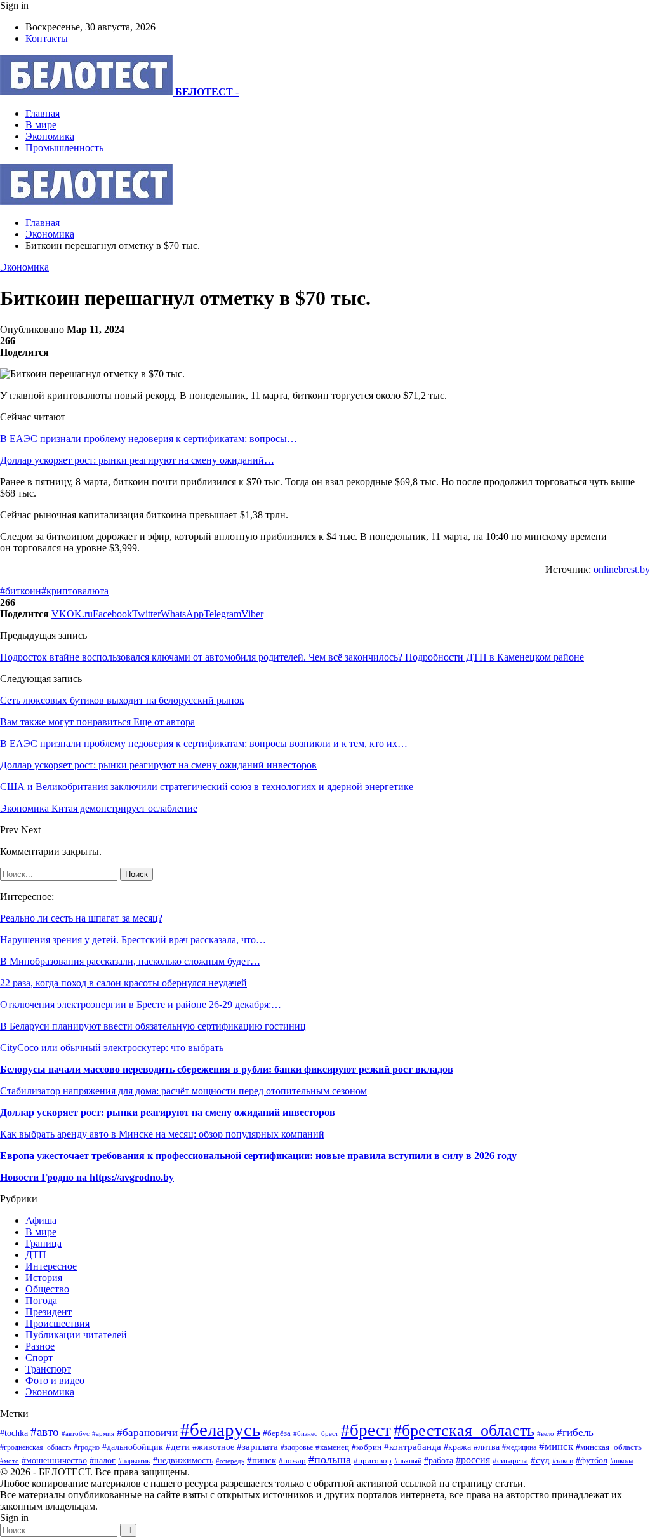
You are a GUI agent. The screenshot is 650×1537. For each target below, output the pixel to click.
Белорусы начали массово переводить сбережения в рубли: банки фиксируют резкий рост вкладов (226, 1069)
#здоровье (297, 1448)
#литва (487, 1447)
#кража (457, 1447)
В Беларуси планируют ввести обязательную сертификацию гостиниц (153, 1026)
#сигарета (510, 1460)
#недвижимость (183, 1460)
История (43, 1277)
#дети (178, 1446)
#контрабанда (412, 1447)
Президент (48, 1311)
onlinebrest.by (622, 569)
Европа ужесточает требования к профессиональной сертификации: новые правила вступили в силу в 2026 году (258, 1155)
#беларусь (220, 1430)
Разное (40, 1346)
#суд (540, 1460)
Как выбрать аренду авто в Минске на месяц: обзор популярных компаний (162, 1134)
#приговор (373, 1460)
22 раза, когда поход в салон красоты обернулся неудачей (123, 982)
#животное (213, 1447)
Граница (43, 1243)
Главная (42, 113)
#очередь (230, 1461)
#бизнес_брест (315, 1433)
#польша (329, 1459)
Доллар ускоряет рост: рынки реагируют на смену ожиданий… (137, 460)
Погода (41, 1300)
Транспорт (48, 1369)
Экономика (49, 136)
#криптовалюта (75, 591)
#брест (366, 1430)
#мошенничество (54, 1460)
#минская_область (609, 1447)
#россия (473, 1459)
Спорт (39, 1357)
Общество (47, 1289)
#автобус (76, 1433)
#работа (438, 1460)
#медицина (519, 1447)
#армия (103, 1433)
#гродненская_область (35, 1448)
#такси (562, 1461)
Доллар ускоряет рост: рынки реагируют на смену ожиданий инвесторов (167, 1112)
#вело (545, 1433)
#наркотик (134, 1461)
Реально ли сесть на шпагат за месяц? (81, 918)
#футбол (591, 1460)
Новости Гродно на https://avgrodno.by (87, 1177)
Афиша (40, 1220)
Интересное (51, 1266)
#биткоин (20, 591)
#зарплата (257, 1446)
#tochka (14, 1433)
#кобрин (366, 1447)
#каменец (332, 1447)
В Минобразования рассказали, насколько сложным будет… (130, 961)
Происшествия (57, 1323)
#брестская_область (464, 1430)
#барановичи (147, 1432)
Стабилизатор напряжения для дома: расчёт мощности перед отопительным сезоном (183, 1090)
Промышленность (64, 147)
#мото (9, 1461)
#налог (103, 1460)
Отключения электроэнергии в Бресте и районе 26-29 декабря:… (140, 1004)
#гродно (87, 1447)
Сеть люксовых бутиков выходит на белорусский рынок (122, 700)
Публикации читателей (76, 1334)
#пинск (261, 1460)
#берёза (277, 1433)
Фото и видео (54, 1380)
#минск (556, 1446)
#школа (621, 1460)
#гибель (575, 1432)
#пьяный (407, 1460)
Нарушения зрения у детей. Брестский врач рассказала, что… (133, 939)
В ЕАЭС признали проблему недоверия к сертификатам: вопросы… (148, 438)
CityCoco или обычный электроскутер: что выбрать (111, 1047)
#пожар (292, 1460)
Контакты (46, 38)
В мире (40, 124)
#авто (44, 1432)
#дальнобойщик (132, 1447)
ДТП (35, 1254)
